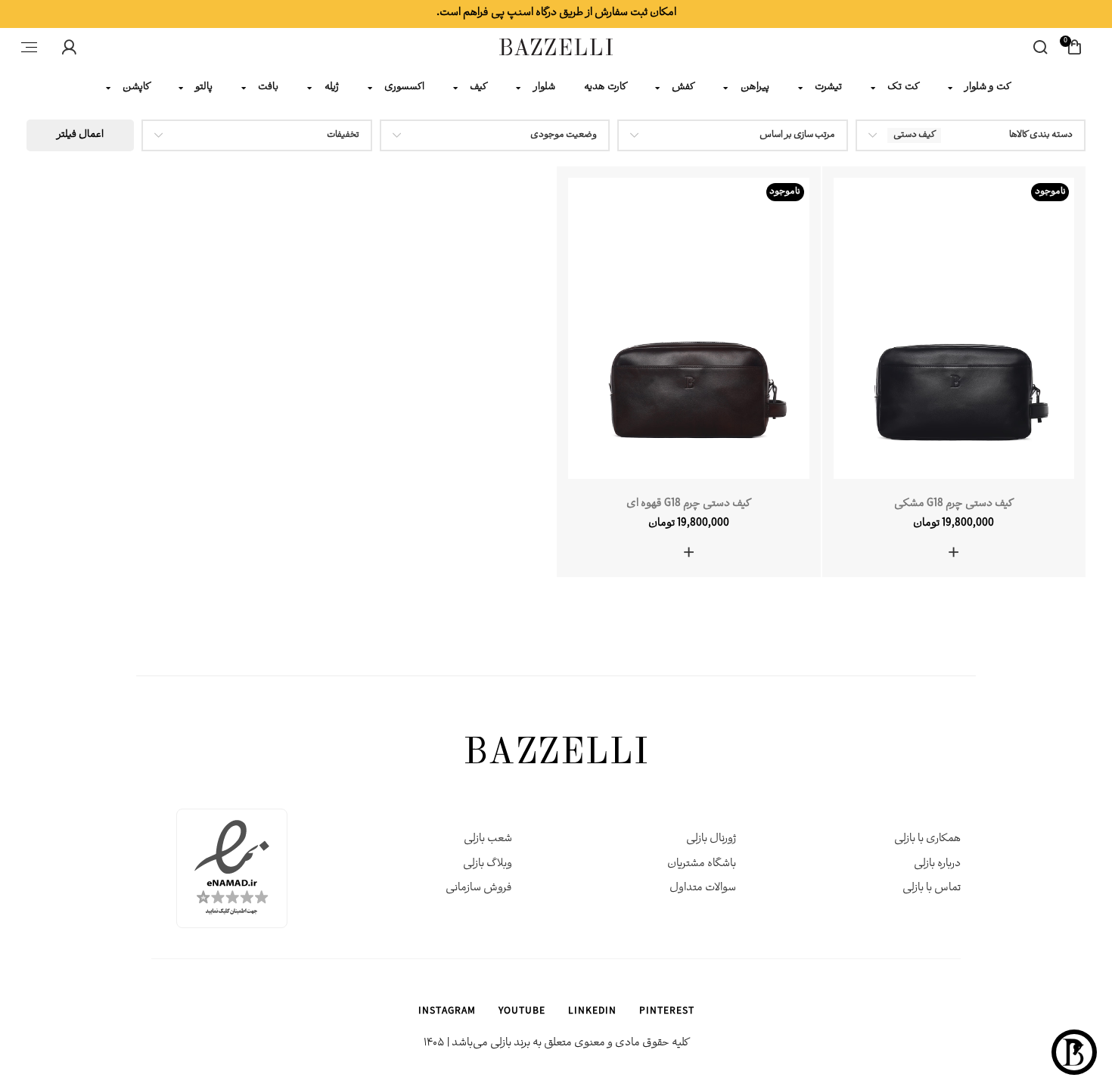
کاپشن (136, 87)
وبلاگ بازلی (487, 864)
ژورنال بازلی (711, 839)
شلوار (544, 87)
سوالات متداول (702, 888)
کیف (478, 87)
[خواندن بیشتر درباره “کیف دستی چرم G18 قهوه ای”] (688, 552)
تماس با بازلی (931, 888)
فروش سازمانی (479, 888)
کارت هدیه (605, 87)
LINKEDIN (592, 1012)
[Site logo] (556, 48)
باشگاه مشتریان (701, 864)
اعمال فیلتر (80, 135)
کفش (683, 87)
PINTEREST (666, 1012)
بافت (268, 87)
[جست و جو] (1040, 47)
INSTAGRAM (447, 1012)
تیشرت (828, 87)
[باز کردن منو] (28, 47)
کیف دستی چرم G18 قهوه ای (688, 504)
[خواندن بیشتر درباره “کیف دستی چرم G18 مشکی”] (953, 552)
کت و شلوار (987, 87)
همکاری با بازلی (927, 839)
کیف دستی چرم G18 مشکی (953, 504)
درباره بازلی (937, 864)
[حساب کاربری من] (69, 47)
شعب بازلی (488, 839)
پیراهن (755, 87)
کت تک (902, 87)
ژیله (332, 87)
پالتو (204, 87)
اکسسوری (404, 87)
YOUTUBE (522, 1012)
